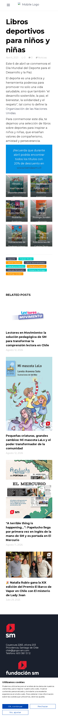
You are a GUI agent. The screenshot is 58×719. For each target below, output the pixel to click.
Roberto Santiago (37, 270)
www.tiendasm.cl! (29, 168)
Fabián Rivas (26, 259)
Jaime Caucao (14, 262)
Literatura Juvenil (37, 266)
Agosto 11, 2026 (14, 544)
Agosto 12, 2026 (14, 350)
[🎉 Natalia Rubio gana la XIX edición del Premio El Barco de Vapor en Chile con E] (29, 565)
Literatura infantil (16, 266)
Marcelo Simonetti (16, 270)
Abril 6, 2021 (12, 57)
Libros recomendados (35, 262)
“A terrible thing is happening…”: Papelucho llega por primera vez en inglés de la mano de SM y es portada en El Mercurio (28, 532)
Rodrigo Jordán (14, 274)
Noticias (42, 57)
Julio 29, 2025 (13, 599)
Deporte (11, 259)
